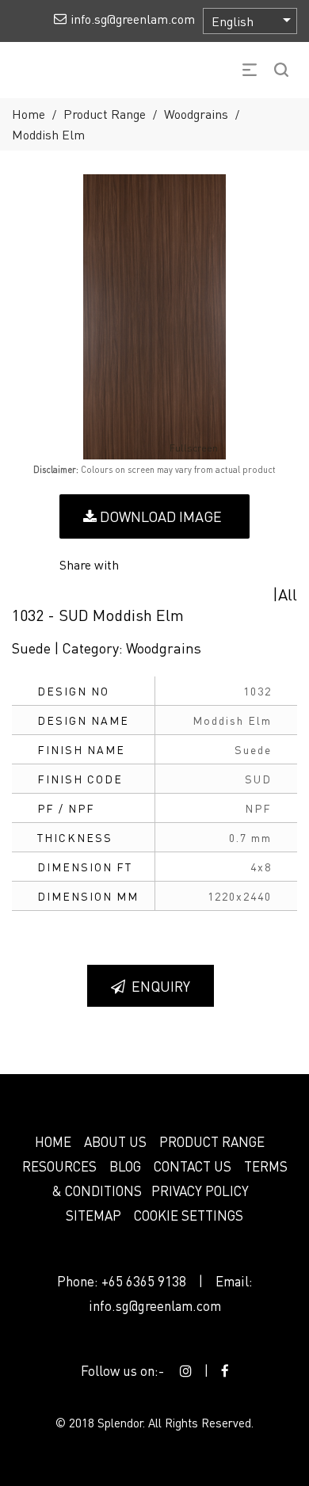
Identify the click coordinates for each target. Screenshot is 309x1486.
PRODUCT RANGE (212, 1141)
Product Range (104, 113)
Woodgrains (196, 113)
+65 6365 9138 (143, 1281)
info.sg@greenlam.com (155, 1305)
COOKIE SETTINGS (188, 1215)
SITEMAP (93, 1215)
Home (28, 113)
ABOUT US (115, 1141)
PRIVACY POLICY (200, 1190)
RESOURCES (59, 1166)
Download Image (159, 516)
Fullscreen (194, 448)
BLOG (125, 1166)
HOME (53, 1141)
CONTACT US (192, 1166)
